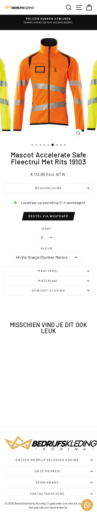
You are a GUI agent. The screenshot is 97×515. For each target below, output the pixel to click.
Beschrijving (48, 188)
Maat (46, 228)
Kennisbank (47, 482)
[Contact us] (87, 505)
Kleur (47, 248)
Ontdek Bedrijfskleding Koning (47, 459)
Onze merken (47, 471)
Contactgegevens (47, 493)
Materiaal (48, 280)
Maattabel (48, 271)
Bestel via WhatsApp (48, 216)
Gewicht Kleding (48, 290)
